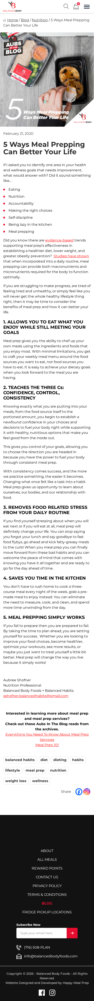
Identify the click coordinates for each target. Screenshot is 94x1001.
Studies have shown (71, 256)
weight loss (15, 781)
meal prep (35, 770)
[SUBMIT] (72, 933)
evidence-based (59, 240)
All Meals (47, 859)
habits (78, 760)
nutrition (58, 770)
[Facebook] (78, 791)
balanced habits (20, 760)
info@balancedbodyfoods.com (51, 956)
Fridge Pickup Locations (47, 912)
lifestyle (12, 770)
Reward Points (47, 868)
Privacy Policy (47, 886)
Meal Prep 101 (47, 745)
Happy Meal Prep (76, 983)
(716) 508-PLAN (37, 947)
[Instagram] (86, 791)
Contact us (47, 877)
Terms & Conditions (47, 895)
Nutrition (40, 20)
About (47, 851)
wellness (40, 781)
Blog (25, 20)
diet (44, 760)
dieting (59, 760)
